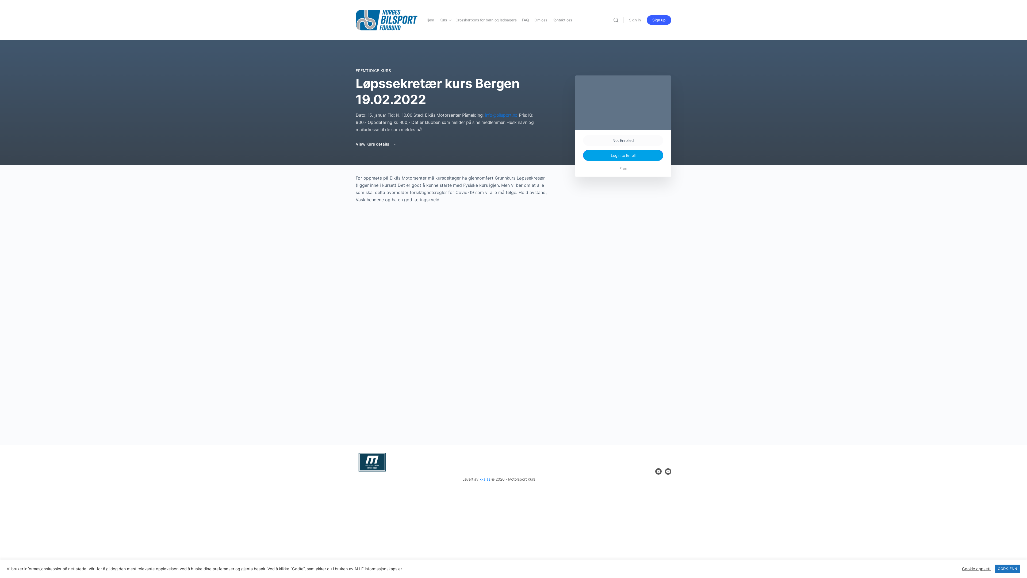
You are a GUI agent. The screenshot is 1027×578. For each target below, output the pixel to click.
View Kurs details (373, 144)
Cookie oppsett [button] (976, 568)
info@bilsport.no (501, 115)
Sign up (659, 20)
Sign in (635, 20)
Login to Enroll (623, 155)
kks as (485, 479)
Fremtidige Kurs (373, 70)
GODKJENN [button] (1007, 568)
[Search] (616, 20)
